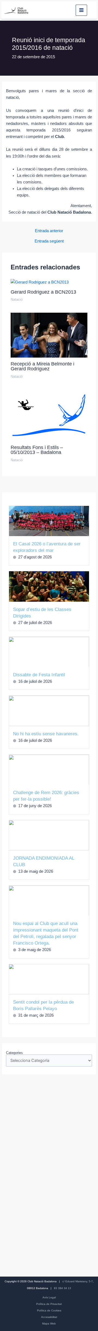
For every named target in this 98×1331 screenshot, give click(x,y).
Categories (14, 1053)
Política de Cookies (49, 1310)
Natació (17, 299)
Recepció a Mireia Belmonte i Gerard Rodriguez (42, 366)
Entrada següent (49, 241)
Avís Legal (49, 1297)
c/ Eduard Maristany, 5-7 (77, 1281)
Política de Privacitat (49, 1303)
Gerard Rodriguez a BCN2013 (43, 292)
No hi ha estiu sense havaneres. (46, 733)
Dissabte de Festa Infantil (39, 674)
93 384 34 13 (62, 1288)
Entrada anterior (49, 231)
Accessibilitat (49, 1316)
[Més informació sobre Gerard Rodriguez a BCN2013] (40, 282)
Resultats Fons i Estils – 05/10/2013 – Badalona (37, 449)
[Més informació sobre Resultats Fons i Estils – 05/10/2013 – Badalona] (49, 415)
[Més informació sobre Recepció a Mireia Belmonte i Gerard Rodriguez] (49, 335)
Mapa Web (49, 1323)
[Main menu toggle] (81, 10)
